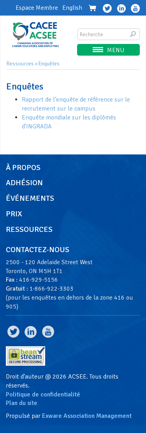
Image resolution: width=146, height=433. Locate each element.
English (72, 8)
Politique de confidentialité (43, 394)
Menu (115, 50)
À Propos (23, 167)
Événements (30, 198)
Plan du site (21, 403)
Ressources (20, 63)
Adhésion (24, 183)
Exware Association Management (87, 416)
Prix (14, 214)
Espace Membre (37, 8)
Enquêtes (49, 63)
